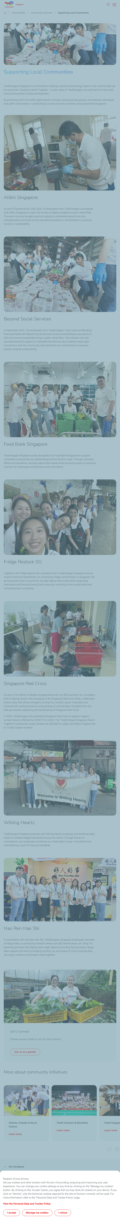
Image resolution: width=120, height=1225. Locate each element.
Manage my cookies (37, 1212)
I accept (11, 1212)
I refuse (62, 1212)
